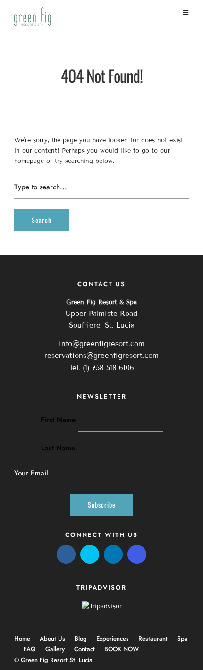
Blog (81, 638)
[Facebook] (66, 554)
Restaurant (153, 638)
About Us (52, 638)
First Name (58, 420)
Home (22, 638)
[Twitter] (89, 554)
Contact (84, 649)
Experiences (112, 638)
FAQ (30, 649)
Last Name (58, 448)
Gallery (55, 649)
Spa (182, 638)
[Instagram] (136, 554)
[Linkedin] (113, 554)
